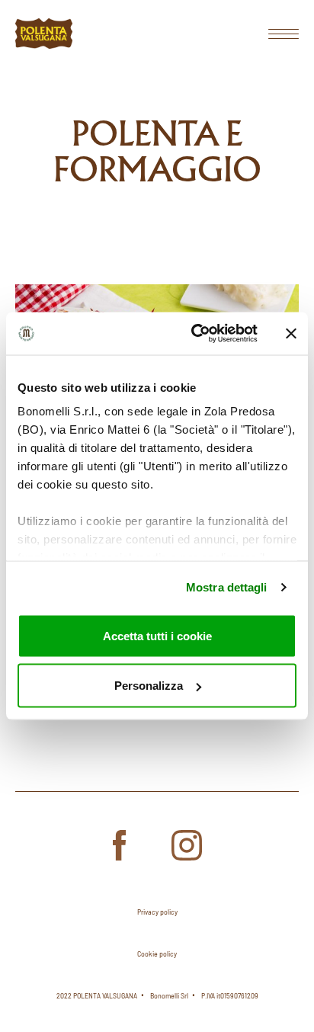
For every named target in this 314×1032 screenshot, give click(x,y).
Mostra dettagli (227, 587)
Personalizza (148, 685)
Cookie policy (157, 953)
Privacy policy (157, 911)
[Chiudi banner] (291, 333)
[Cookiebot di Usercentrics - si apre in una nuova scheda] (194, 334)
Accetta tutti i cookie (157, 635)
